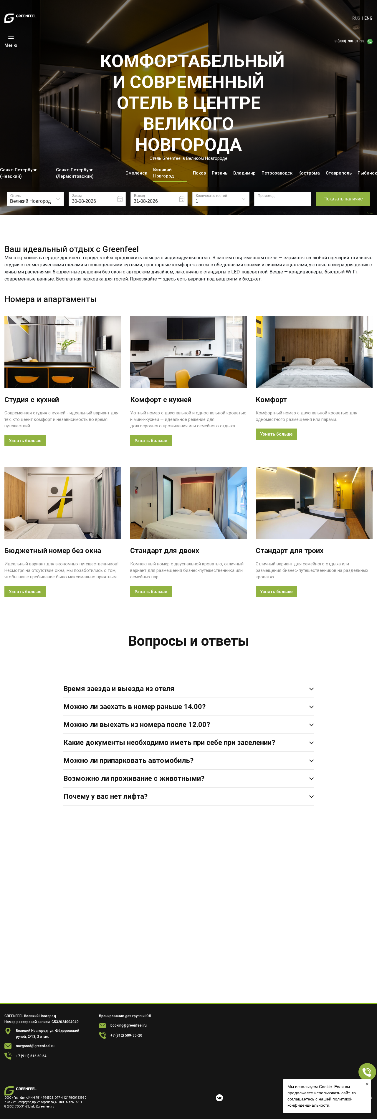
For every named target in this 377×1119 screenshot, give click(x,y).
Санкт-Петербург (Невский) (18, 173)
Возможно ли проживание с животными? (133, 778)
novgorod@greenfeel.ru (35, 1046)
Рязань (219, 173)
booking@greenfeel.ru (128, 1025)
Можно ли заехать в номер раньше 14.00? (134, 707)
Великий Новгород (163, 173)
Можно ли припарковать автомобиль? (128, 760)
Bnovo (370, 213)
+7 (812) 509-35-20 (126, 1035)
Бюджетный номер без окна (52, 551)
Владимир (244, 173)
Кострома (309, 173)
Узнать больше (25, 440)
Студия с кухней (31, 400)
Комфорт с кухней (160, 400)
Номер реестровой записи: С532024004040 (41, 1022)
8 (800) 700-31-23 (349, 41)
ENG (368, 18)
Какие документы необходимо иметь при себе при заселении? (169, 742)
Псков (199, 173)
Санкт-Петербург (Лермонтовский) (75, 173)
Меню (10, 45)
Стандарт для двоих (164, 551)
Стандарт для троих (289, 551)
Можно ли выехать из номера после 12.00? (136, 724)
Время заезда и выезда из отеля (118, 689)
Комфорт (271, 400)
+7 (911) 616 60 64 (31, 1056)
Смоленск (136, 173)
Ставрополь (339, 173)
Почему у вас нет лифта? (105, 796)
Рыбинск (367, 173)
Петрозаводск (277, 173)
